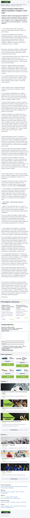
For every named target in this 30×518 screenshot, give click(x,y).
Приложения (23, 502)
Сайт (2, 344)
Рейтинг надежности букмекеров (7, 487)
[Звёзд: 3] (4, 296)
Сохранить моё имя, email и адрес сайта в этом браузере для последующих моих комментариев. (13, 347)
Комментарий (5, 330)
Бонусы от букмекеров (5, 502)
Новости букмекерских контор (7, 498)
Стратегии (18, 502)
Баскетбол (13, 491)
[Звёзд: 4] (5, 296)
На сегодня (21, 491)
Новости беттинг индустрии (12, 496)
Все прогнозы (3, 491)
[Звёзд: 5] (6, 296)
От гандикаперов (4, 493)
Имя (3, 341)
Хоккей (17, 491)
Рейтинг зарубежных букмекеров (7, 486)
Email (3, 343)
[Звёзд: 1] (1, 296)
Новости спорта (17, 498)
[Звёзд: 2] (3, 296)
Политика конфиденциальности (7, 507)
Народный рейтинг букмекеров (21, 486)
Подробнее (7, 361)
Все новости (3, 496)
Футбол (8, 491)
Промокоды (13, 502)
